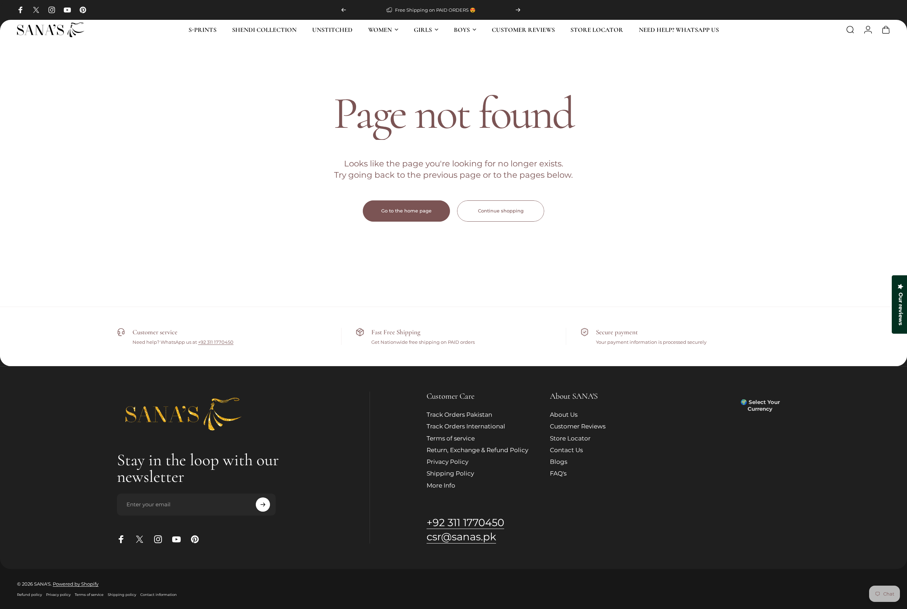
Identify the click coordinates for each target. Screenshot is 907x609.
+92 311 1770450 (215, 342)
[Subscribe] (263, 504)
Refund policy (29, 594)
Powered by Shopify (75, 584)
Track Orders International (466, 426)
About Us (564, 414)
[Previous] (343, 10)
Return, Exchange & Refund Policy (477, 450)
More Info (441, 485)
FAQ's (558, 473)
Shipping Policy (450, 473)
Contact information (158, 594)
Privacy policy (58, 594)
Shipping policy (122, 594)
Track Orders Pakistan (459, 414)
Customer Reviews (577, 426)
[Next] (518, 10)
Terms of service (451, 438)
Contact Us (566, 450)
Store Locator (570, 438)
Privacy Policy (447, 461)
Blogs (558, 461)
